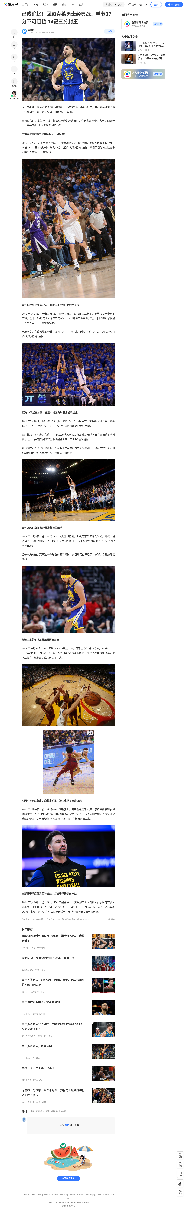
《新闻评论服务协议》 (59, 1111)
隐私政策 (55, 1195)
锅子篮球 (25, 992)
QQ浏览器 (97, 1195)
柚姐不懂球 (26, 1080)
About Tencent (36, 1195)
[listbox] (68, 1015)
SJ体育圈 (25, 948)
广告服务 (71, 1195)
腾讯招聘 (80, 1195)
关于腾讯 (25, 1195)
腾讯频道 (106, 1195)
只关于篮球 (26, 1014)
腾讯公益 (88, 1195)
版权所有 (72, 1206)
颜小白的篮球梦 (28, 1036)
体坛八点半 (26, 1102)
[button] (158, 24)
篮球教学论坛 (27, 970)
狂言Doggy (26, 1058)
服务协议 (46, 1195)
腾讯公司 (65, 1206)
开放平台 (63, 1195)
